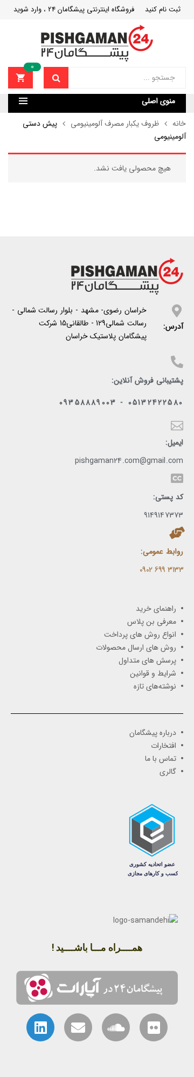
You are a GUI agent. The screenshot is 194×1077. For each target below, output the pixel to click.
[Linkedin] (40, 1027)
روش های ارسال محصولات (136, 647)
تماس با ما (160, 759)
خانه (179, 123)
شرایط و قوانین (153, 673)
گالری (168, 772)
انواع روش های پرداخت (140, 634)
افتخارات (163, 746)
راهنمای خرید (156, 609)
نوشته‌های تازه (155, 686)
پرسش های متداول (147, 660)
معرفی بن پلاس (151, 622)
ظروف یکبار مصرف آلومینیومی (115, 123)
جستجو (56, 77)
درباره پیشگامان (152, 733)
